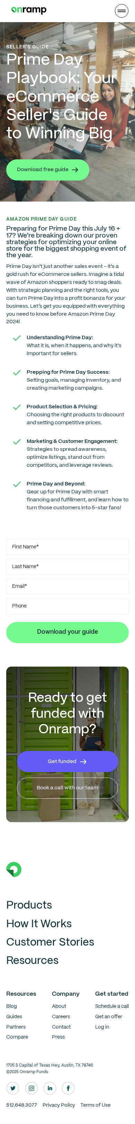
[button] (121, 10)
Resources (32, 961)
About (59, 1006)
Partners (16, 1027)
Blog (11, 1006)
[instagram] (31, 1088)
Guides (14, 1016)
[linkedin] (49, 1088)
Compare (17, 1037)
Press (58, 1037)
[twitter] (12, 1088)
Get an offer (108, 1016)
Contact (61, 1027)
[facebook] (68, 1088)
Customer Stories (50, 943)
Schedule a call (112, 1006)
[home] (27, 11)
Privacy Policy (59, 1105)
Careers (61, 1016)
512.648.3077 (21, 1105)
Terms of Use (95, 1105)
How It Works (39, 924)
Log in (102, 1027)
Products (29, 906)
